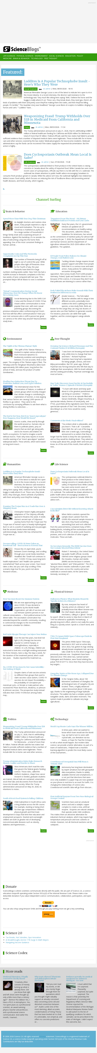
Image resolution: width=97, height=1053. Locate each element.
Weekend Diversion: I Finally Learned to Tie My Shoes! (15, 978)
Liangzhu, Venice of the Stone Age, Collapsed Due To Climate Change (72, 674)
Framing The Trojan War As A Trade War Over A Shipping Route (24, 507)
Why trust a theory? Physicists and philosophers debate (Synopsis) (47, 979)
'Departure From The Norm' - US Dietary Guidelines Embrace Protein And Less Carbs (69, 220)
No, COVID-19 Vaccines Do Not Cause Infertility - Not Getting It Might (24, 668)
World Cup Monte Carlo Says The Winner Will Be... (72, 726)
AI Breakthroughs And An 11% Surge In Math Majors (27, 940)
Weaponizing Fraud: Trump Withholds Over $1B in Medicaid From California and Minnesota (57, 119)
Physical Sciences (25, 56)
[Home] (18, 49)
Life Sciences (9, 56)
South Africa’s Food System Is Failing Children (23, 798)
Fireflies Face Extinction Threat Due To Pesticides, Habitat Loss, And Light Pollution (22, 382)
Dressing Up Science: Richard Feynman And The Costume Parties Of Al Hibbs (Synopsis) (71, 347)
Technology (37, 58)
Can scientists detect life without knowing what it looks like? (71, 510)
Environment (41, 56)
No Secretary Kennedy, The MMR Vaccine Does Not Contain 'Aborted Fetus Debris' (70, 547)
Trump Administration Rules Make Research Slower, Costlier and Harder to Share (22, 762)
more (43, 327)
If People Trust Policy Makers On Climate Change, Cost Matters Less (68, 257)
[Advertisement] (48, 22)
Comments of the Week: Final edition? (66, 420)
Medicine (7, 58)
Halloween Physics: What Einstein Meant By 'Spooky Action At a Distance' (69, 600)
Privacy (42, 1036)
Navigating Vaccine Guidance (17, 942)
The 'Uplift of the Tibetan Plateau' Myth (20, 346)
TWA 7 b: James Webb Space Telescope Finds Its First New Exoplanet (71, 637)
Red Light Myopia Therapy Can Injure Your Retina (24, 634)
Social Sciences (56, 56)
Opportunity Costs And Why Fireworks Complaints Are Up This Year (20, 255)
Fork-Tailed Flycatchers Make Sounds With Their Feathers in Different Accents (71, 291)
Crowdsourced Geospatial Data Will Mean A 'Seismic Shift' (69, 763)
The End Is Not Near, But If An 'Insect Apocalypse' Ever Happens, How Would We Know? (24, 417)
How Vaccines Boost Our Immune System (21, 599)
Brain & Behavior (21, 58)
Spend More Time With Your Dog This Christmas (24, 219)
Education (70, 56)
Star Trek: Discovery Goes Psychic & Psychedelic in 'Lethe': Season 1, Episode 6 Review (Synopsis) (71, 384)
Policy (80, 56)
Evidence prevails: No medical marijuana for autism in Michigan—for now (79, 979)
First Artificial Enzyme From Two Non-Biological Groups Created (71, 797)
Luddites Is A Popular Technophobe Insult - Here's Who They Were (57, 82)
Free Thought (50, 58)
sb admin (47, 88)
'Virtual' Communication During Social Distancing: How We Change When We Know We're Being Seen (22, 293)
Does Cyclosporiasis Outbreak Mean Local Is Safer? (57, 156)
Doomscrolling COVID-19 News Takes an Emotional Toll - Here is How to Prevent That (22, 544)
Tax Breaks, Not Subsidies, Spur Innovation (23, 937)
